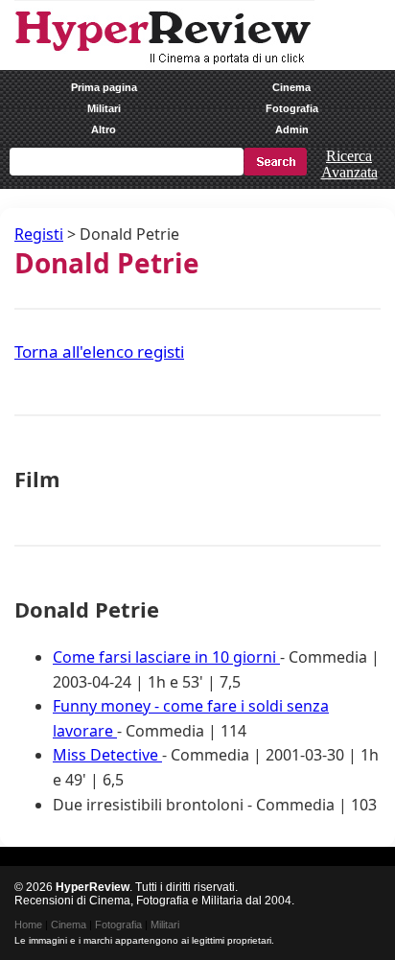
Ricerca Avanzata (349, 164)
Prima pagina (104, 87)
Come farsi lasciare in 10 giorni (166, 656)
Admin (292, 129)
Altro (103, 129)
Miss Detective (107, 754)
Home (28, 924)
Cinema (291, 87)
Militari (104, 108)
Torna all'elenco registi (99, 351)
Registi (38, 234)
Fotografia (292, 108)
